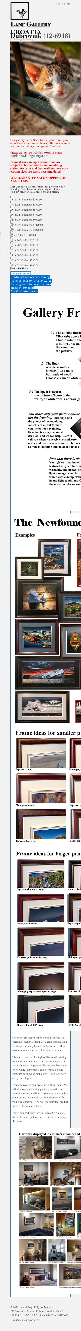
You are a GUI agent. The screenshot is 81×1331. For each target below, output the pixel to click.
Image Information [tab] (22, 287)
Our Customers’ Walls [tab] (24, 291)
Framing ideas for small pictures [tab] (31, 280)
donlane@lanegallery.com (29, 155)
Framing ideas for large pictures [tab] (31, 284)
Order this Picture (20, 268)
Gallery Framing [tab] (21, 273)
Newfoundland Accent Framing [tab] (30, 277)
